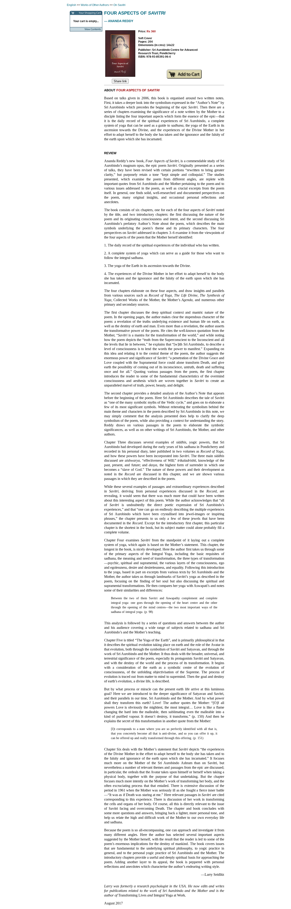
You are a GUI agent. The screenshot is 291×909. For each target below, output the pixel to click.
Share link (120, 81)
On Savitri (119, 5)
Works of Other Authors (95, 5)
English (71, 5)
